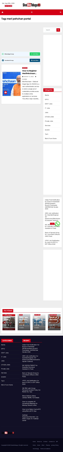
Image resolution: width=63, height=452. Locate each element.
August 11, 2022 (29, 76)
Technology (36, 448)
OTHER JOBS (49, 117)
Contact (45, 441)
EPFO (47, 99)
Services (25, 67)
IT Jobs (47, 108)
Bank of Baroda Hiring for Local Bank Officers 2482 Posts (52, 234)
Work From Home (51, 138)
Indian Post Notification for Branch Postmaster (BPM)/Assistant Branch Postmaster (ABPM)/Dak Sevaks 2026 (30, 348)
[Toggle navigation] (31, 12)
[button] (60, 12)
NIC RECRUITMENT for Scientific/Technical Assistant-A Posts (52, 226)
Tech (46, 134)
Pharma (48, 445)
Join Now (35, 54)
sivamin (47, 130)
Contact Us (52, 441)
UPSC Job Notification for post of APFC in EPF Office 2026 (52, 242)
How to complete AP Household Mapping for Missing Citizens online (29, 403)
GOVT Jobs (48, 104)
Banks (47, 95)
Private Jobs (49, 121)
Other (43, 445)
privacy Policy (54, 445)
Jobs (46, 112)
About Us (39, 441)
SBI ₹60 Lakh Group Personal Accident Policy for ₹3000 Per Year (31, 390)
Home (34, 441)
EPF (57, 441)
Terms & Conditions (45, 448)
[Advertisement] (21, 39)
